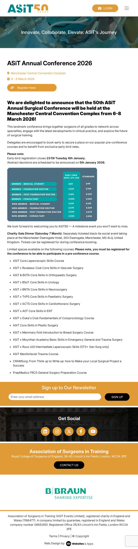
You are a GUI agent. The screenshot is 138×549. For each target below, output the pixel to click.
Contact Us (69, 465)
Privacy (65, 536)
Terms (53, 536)
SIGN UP (117, 397)
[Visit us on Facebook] (80, 431)
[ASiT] (28, 8)
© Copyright (80, 536)
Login (107, 8)
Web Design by (54, 543)
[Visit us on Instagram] (57, 431)
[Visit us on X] (69, 431)
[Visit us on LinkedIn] (45, 431)
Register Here (26, 87)
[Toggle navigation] (127, 8)
